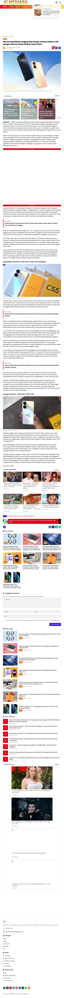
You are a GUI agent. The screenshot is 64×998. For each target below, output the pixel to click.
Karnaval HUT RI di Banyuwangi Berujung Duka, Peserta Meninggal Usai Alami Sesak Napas (34, 758)
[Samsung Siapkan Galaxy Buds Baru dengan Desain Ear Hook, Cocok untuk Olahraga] (12, 539)
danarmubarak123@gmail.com (15, 932)
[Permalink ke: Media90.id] (5, 47)
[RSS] (29, 988)
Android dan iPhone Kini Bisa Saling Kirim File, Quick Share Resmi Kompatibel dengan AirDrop (32, 366)
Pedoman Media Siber (9, 975)
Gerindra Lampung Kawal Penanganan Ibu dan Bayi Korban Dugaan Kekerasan (33, 752)
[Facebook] (49, 527)
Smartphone (30, 516)
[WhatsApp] (59, 527)
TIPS (4, 949)
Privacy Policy (7, 978)
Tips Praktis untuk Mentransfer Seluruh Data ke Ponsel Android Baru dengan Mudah (32, 315)
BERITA (5, 939)
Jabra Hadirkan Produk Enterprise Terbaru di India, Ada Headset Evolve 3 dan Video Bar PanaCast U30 (31, 567)
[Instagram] (16, 988)
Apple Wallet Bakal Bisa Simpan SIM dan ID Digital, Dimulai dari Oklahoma (10, 567)
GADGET (11, 516)
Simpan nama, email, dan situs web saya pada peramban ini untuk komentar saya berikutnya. (32, 620)
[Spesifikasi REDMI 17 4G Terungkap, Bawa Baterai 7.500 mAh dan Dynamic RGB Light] (12, 577)
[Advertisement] (33, 21)
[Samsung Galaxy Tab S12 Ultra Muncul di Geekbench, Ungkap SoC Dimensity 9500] (32, 539)
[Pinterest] (10, 988)
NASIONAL (5, 946)
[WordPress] (13, 988)
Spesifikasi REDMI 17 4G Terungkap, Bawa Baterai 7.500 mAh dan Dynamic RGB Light (11, 586)
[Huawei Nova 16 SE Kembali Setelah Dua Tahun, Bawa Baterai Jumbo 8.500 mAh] (52, 558)
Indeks (5, 973)
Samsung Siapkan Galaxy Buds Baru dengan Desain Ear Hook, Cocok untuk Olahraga (12, 548)
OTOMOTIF (6, 944)
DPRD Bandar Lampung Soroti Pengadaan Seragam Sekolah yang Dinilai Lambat (33, 733)
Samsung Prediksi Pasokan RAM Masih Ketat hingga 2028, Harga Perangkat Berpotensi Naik (52, 548)
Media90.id (9, 47)
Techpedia (8, 966)
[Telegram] (56, 527)
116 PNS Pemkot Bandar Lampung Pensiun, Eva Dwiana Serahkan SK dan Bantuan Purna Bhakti (33, 739)
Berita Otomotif (9, 958)
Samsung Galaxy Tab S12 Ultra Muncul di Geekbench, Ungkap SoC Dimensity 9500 (31, 548)
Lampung (7, 956)
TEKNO (4, 39)
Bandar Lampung (10, 961)
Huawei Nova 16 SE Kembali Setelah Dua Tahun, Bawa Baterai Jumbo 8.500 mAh (51, 567)
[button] (56, 2)
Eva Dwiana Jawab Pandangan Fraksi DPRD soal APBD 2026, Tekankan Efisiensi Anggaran (33, 746)
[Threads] (23, 988)
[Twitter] (53, 527)
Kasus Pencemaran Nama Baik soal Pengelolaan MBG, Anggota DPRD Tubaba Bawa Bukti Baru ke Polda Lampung (34, 720)
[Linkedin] (19, 988)
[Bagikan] (59, 48)
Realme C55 (20, 516)
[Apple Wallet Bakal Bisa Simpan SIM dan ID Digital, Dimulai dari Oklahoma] (12, 558)
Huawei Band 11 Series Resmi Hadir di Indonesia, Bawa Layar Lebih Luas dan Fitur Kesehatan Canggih (31, 224)
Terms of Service (8, 981)
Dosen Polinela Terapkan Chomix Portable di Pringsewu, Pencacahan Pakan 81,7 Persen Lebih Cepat (33, 727)
